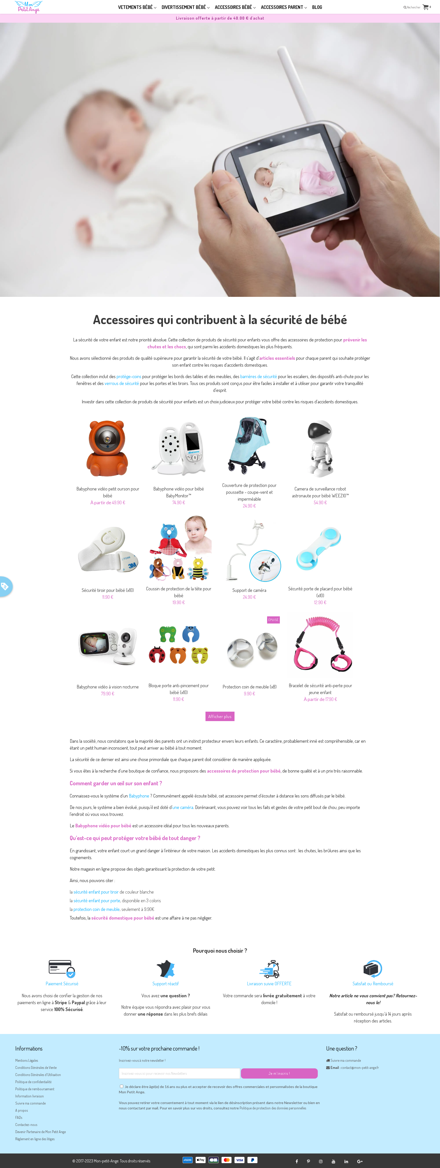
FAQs (18, 1117)
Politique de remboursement (34, 1089)
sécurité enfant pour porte (97, 900)
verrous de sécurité (122, 383)
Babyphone (139, 796)
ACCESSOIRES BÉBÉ (234, 7)
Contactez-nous (26, 1124)
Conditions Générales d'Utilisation (38, 1074)
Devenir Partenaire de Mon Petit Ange (40, 1132)
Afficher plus (220, 716)
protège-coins (129, 376)
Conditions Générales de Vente (36, 1067)
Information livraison (29, 1096)
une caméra (182, 807)
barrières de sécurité (258, 376)
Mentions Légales (26, 1060)
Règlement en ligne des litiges (34, 1139)
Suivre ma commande (30, 1103)
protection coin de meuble (97, 909)
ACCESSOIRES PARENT (282, 7)
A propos (21, 1110)
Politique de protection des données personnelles (273, 1108)
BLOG (317, 7)
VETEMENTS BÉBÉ (136, 7)
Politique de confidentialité (33, 1082)
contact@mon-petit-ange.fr (360, 1067)
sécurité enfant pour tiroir (96, 892)
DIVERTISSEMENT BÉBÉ (184, 7)
